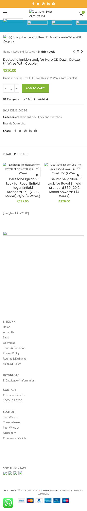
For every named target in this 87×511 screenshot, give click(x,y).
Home (6, 51)
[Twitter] (38, 3)
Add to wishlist (38, 99)
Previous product (74, 52)
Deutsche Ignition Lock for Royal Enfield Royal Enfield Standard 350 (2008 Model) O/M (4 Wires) (22, 187)
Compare (13, 99)
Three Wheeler (12, 422)
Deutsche (19, 123)
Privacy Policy (11, 353)
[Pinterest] (43, 3)
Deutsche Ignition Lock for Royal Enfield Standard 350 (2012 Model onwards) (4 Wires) (64, 187)
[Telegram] (53, 3)
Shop (6, 337)
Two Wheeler (11, 417)
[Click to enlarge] (10, 37)
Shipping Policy (12, 363)
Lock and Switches (24, 51)
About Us (8, 332)
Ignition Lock (46, 51)
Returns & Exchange (14, 358)
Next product (82, 52)
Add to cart (35, 88)
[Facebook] (33, 3)
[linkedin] (48, 3)
